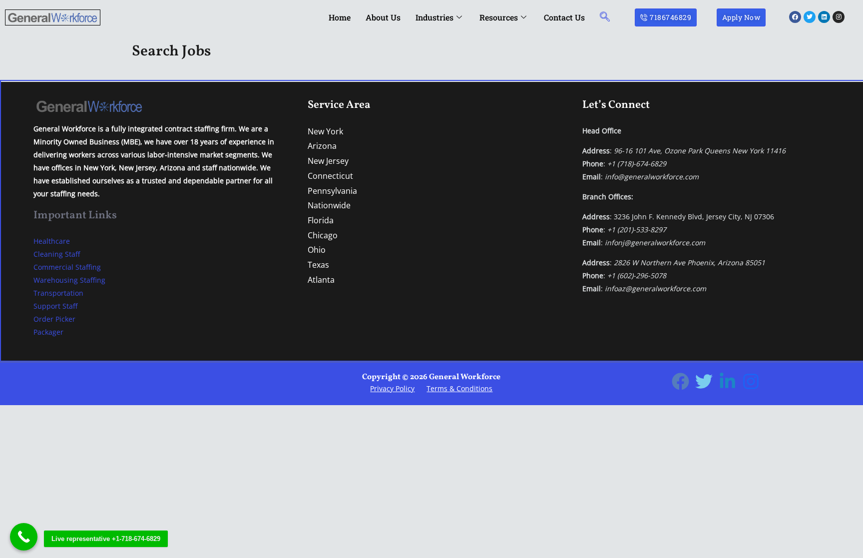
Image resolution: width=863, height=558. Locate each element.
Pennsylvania (332, 190)
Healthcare (51, 241)
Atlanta (321, 279)
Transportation (58, 293)
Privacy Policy (392, 388)
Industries (434, 17)
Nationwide (329, 205)
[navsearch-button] (605, 17)
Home (340, 17)
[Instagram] (751, 381)
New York (325, 131)
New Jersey (328, 160)
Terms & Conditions (459, 388)
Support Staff (55, 306)
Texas (318, 264)
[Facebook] (680, 381)
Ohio (317, 249)
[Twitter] (704, 381)
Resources (498, 17)
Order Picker (54, 319)
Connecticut (330, 175)
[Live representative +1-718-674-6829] (23, 537)
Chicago (323, 235)
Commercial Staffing (67, 267)
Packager (48, 332)
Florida (321, 220)
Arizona (322, 145)
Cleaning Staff (56, 254)
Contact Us (564, 17)
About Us (383, 17)
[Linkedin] (727, 381)
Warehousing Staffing (69, 280)
